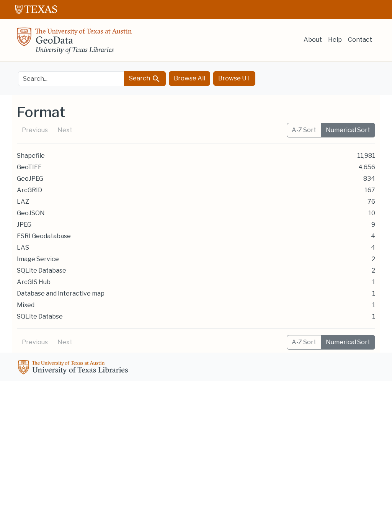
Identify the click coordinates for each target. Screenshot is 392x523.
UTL (74, 368)
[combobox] (71, 79)
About (313, 39)
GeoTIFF (29, 167)
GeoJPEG (30, 178)
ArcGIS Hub (34, 282)
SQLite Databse (40, 316)
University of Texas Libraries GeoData (74, 43)
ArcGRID (29, 190)
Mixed (25, 305)
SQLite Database (41, 270)
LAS (23, 247)
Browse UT (234, 78)
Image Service (38, 259)
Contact (360, 39)
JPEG (24, 224)
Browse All (189, 78)
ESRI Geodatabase (44, 236)
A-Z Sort (304, 130)
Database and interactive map (61, 293)
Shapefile (31, 155)
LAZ (23, 201)
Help (335, 39)
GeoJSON (31, 213)
